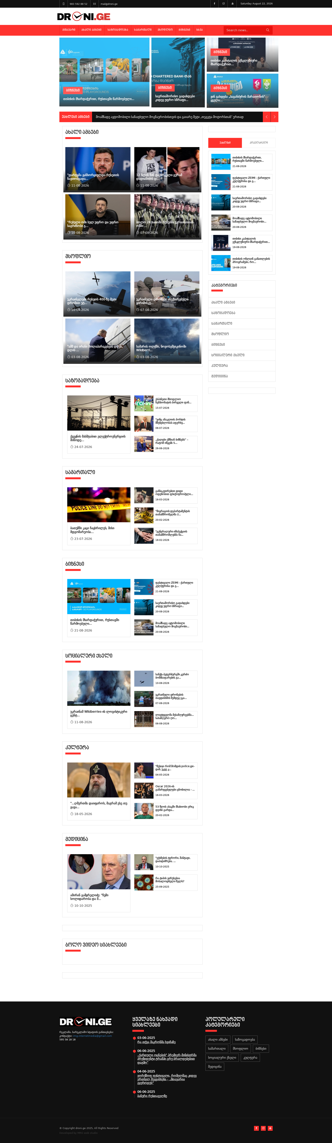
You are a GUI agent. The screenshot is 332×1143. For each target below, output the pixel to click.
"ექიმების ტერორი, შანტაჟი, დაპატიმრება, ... (172, 859)
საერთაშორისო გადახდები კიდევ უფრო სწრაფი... (172, 604)
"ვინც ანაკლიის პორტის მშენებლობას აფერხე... (170, 421)
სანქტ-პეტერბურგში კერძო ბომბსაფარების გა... (172, 676)
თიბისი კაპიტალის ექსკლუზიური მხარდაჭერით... (251, 240)
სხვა (199, 29)
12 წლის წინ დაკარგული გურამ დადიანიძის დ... (159, 176)
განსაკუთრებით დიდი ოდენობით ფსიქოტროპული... (174, 492)
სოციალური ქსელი (228, 355)
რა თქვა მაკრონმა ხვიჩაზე (156, 1042)
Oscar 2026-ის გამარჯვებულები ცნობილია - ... (175, 788)
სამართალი (143, 29)
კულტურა (219, 365)
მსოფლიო (165, 29)
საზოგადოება (118, 29)
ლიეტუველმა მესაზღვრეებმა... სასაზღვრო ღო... (174, 716)
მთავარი (69, 29)
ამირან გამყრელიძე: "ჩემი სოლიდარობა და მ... (89, 897)
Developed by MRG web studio (78, 1132)
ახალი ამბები (91, 29)
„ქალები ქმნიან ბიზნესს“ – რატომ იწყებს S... (171, 441)
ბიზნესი (184, 29)
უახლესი (225, 143)
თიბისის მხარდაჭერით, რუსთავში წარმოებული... (248, 159)
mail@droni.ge (109, 4)
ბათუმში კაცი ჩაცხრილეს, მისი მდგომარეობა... (92, 530)
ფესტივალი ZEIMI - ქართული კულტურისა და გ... (174, 584)
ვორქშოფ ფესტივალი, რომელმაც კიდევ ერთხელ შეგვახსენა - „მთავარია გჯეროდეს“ (167, 1079)
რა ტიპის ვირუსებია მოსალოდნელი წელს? (169, 880)
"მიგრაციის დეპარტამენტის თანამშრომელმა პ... (172, 513)
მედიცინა (219, 376)
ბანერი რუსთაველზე (152, 1096)
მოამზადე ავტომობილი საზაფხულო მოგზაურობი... (172, 625)
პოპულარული (259, 143)
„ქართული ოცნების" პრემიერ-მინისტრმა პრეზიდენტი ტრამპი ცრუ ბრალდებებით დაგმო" (166, 1058)
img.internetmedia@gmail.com (92, 1035)
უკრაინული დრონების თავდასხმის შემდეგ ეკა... (171, 696)
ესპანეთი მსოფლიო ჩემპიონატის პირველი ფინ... (173, 401)
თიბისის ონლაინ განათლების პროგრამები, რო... (251, 260)
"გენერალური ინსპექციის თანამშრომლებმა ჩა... (171, 533)
